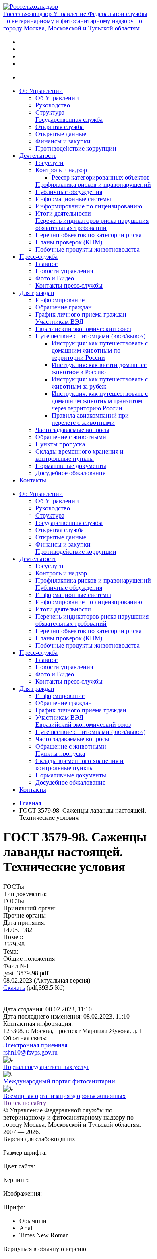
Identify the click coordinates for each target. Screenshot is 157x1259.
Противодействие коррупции (75, 148)
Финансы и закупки (63, 141)
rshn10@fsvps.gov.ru (30, 1052)
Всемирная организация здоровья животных (64, 1095)
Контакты (32, 480)
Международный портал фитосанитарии (59, 1081)
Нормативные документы (70, 465)
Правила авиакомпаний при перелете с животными (90, 419)
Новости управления (64, 271)
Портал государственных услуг (46, 1066)
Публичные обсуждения (68, 191)
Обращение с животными (70, 437)
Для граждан (36, 292)
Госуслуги (49, 162)
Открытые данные (60, 134)
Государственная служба (69, 119)
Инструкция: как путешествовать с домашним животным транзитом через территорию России (100, 401)
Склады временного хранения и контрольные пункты (79, 455)
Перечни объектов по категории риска (88, 235)
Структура (49, 112)
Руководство (52, 105)
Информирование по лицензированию (88, 206)
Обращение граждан (63, 307)
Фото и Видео (54, 278)
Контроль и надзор (61, 170)
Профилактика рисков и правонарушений (93, 184)
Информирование (60, 300)
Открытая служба (59, 126)
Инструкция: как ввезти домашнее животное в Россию (99, 368)
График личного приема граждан (80, 314)
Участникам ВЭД (59, 321)
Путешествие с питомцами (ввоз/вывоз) (90, 336)
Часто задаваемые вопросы (72, 429)
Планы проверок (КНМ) (68, 242)
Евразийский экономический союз (83, 328)
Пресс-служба (38, 256)
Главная (30, 803)
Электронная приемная (35, 1045)
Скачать (14, 987)
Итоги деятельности (63, 213)
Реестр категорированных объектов (101, 177)
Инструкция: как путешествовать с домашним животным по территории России (100, 350)
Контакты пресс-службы (69, 285)
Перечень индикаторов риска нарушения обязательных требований (92, 224)
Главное (46, 263)
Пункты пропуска (60, 444)
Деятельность (37, 155)
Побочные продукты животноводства (87, 249)
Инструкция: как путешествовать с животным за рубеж (100, 383)
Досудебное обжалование (70, 473)
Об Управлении (41, 90)
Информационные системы (73, 199)
